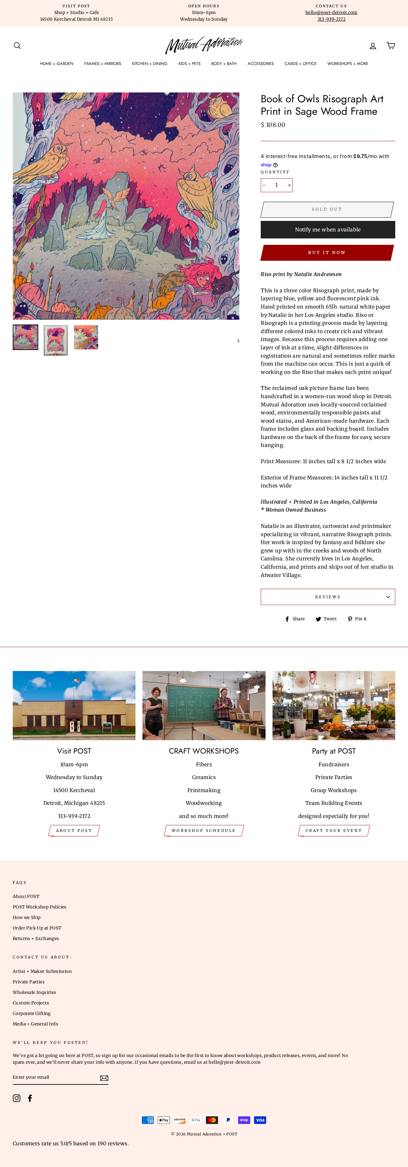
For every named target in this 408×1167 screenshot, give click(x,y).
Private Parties (29, 982)
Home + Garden (56, 64)
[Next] (235, 340)
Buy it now (327, 252)
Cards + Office (301, 64)
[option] (76, 13)
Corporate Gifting (32, 1013)
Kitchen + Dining (149, 64)
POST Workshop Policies (40, 907)
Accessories (261, 64)
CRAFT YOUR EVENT (334, 830)
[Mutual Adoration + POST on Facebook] (30, 1098)
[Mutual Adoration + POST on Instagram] (16, 1098)
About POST (26, 896)
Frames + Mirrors (102, 64)
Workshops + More (347, 64)
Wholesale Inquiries (34, 992)
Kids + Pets (189, 64)
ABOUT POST (74, 830)
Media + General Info (35, 1024)
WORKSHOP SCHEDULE (204, 830)
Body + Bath (224, 64)
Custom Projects (31, 1003)
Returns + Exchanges (36, 938)
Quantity (275, 172)
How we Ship (26, 917)
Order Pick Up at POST (37, 928)
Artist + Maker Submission (42, 971)
